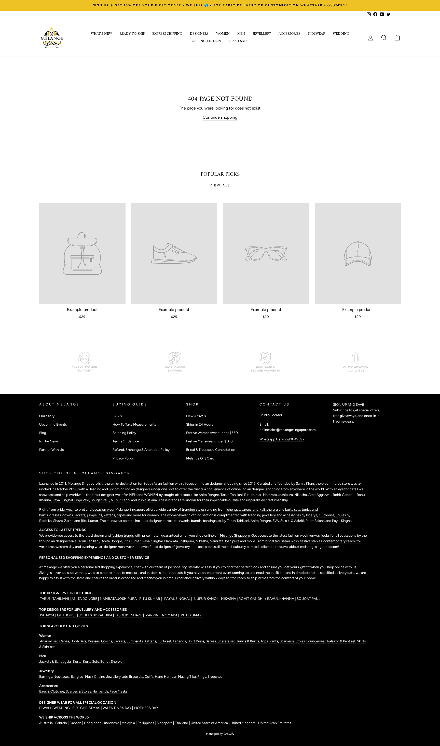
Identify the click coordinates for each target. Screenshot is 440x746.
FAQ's (117, 416)
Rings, (202, 676)
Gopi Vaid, (82, 500)
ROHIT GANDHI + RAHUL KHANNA (267, 598)
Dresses (94, 641)
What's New (101, 34)
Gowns (106, 641)
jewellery (269, 515)
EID (75, 708)
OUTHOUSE (67, 615)
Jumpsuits (135, 641)
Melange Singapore (234, 535)
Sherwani (118, 661)
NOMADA (169, 615)
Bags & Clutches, (52, 691)
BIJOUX (122, 615)
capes (121, 515)
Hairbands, (101, 691)
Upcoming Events (53, 424)
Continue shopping (220, 117)
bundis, (197, 521)
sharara (272, 509)
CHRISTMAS (90, 708)
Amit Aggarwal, (320, 495)
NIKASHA (228, 598)
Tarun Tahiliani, (232, 495)
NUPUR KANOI (205, 598)
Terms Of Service (126, 441)
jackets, (80, 515)
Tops (264, 641)
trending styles (193, 509)
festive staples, (311, 541)
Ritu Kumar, (132, 541)
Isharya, (312, 515)
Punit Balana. (148, 500)
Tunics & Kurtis (247, 641)
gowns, (68, 515)
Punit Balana (315, 521)
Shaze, (58, 521)
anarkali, (259, 509)
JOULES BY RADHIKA (96, 615)
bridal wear (65, 509)
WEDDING (61, 708)
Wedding (341, 34)
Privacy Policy (123, 458)
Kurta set (164, 641)
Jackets (119, 641)
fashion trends (123, 535)
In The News (49, 441)
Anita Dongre (209, 495)
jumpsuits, (95, 515)
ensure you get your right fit (288, 567)
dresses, (55, 515)
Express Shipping (167, 34)
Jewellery (262, 34)
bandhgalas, (212, 521)
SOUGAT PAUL (308, 598)
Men (241, 34)
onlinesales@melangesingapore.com (287, 430)
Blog (42, 433)
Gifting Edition (206, 41)
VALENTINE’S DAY (117, 708)
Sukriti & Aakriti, (293, 521)
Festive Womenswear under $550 (212, 433)
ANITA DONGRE (85, 598)
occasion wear (103, 509)
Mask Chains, (95, 676)
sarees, (247, 509)
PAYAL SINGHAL (177, 598)
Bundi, (105, 661)
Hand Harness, (166, 676)
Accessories (289, 34)
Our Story (46, 416)
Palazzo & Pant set (341, 641)
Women (223, 34)
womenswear (177, 515)
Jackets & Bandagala (55, 661)
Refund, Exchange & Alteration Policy (141, 449)
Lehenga (179, 641)
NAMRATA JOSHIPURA (118, 598)
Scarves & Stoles (292, 641)
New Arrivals (196, 416)
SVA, (276, 521)
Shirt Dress (196, 641)
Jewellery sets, (117, 676)
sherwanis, (182, 521)
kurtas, (168, 521)
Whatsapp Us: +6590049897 (281, 439)
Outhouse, (327, 515)
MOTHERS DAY (146, 708)
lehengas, (234, 509)
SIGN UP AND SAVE (348, 404)
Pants (273, 641)
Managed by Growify (220, 734)
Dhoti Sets (78, 641)
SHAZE (136, 615)
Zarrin (69, 521)
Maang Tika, (187, 676)
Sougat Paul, (101, 500)
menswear (114, 521)
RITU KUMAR (150, 598)
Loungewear (316, 641)
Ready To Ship (132, 34)
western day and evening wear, (80, 547)
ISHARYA (47, 615)
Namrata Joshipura (278, 495)
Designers (199, 34)
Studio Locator (270, 415)
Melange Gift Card (200, 458)
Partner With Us (51, 449)
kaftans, (110, 515)
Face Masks (118, 691)
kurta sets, (293, 509)
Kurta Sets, (91, 661)
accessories (292, 515)
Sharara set (226, 641)
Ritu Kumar (253, 495)
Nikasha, (301, 495)
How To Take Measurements (134, 424)
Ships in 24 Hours (199, 424)
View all (220, 185)
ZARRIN (152, 615)
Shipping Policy (124, 433)
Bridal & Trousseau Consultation (210, 449)
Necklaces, (62, 676)
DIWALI (45, 708)
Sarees (211, 641)
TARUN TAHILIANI (54, 598)
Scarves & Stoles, (79, 691)
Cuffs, (150, 676)
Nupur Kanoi (120, 500)
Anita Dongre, (261, 521)
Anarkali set (48, 641)
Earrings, (46, 676)
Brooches (215, 676)
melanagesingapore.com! (319, 547)
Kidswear (316, 34)
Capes (64, 641)
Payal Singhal (342, 521)
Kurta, (77, 661)
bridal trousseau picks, (282, 541)
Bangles (77, 676)
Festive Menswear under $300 (209, 441)
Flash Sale (238, 41)
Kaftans (150, 641)
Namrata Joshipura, (180, 541)
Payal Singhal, (63, 500)
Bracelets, (137, 676)
